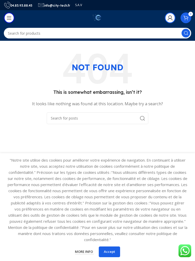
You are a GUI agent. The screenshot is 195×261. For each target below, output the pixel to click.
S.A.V (78, 5)
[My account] (170, 18)
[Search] (186, 33)
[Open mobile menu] (9, 18)
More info (84, 251)
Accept (109, 251)
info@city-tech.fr (57, 5)
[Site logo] (97, 17)
